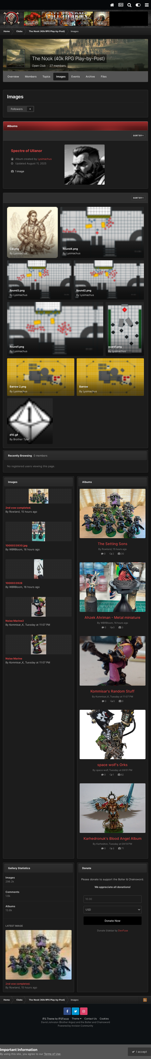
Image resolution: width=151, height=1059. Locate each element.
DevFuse (123, 930)
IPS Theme (48, 1018)
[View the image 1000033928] (39, 569)
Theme (76, 1018)
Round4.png (70, 248)
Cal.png (14, 248)
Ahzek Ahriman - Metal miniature (112, 617)
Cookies (104, 1018)
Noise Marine (14, 658)
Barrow (83, 386)
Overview (13, 76)
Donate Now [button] (113, 920)
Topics (46, 76)
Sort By (137, 135)
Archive (90, 76)
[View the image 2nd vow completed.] (39, 496)
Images (60, 76)
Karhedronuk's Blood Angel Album (113, 838)
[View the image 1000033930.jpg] (39, 531)
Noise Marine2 (15, 620)
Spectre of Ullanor (26, 151)
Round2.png (83, 290)
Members (31, 76)
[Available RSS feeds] (145, 1000)
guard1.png (115, 346)
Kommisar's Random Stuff (112, 691)
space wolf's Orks (112, 765)
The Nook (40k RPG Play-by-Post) (68, 58)
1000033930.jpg (16, 545)
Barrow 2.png (18, 386)
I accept (141, 1051)
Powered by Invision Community (75, 1025)
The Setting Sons (112, 544)
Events (75, 76)
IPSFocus (63, 1018)
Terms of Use (52, 1053)
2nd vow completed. (18, 507)
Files (104, 76)
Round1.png (17, 346)
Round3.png (17, 290)
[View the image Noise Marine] (39, 644)
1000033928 (14, 583)
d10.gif (14, 434)
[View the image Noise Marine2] (39, 607)
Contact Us (90, 1018)
